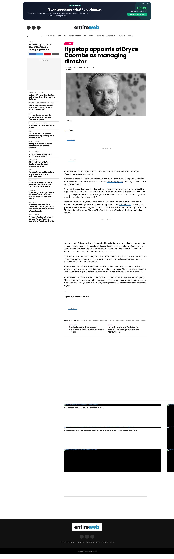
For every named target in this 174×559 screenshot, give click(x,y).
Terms (112, 542)
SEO (85, 36)
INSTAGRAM (32, 141)
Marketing (130, 320)
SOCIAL (91, 36)
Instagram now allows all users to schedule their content (40, 146)
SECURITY (100, 36)
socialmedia (140, 320)
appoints (81, 320)
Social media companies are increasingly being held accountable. (41, 136)
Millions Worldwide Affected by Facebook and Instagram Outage (42, 97)
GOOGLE (43, 103)
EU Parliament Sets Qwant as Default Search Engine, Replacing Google (41, 107)
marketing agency (115, 181)
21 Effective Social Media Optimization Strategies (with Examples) (40, 117)
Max (69, 69)
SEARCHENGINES (75, 36)
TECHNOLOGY (40, 92)
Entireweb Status (92, 542)
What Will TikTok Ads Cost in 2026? (41, 126)
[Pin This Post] (47, 54)
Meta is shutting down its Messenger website (40, 155)
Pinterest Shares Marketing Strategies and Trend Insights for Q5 (41, 174)
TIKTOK (30, 123)
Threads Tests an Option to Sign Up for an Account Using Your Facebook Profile (41, 219)
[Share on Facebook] (32, 54)
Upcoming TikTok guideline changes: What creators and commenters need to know (41, 195)
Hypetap (112, 320)
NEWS (59, 36)
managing (120, 320)
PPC (65, 36)
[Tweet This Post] (40, 54)
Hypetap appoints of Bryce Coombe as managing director (40, 47)
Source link (72, 308)
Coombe (96, 320)
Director (103, 320)
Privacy (105, 542)
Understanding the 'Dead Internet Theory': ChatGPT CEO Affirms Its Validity (41, 184)
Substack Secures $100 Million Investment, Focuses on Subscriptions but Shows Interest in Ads (41, 208)
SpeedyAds (80, 542)
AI (42, 36)
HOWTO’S (121, 36)
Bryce (89, 320)
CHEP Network (125, 204)
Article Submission (67, 542)
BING (39, 103)
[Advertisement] (44, 75)
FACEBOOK (32, 151)
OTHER (130, 36)
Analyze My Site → (137, 14)
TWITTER (31, 159)
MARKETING (50, 36)
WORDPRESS (111, 36)
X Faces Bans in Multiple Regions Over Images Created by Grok (39, 164)
